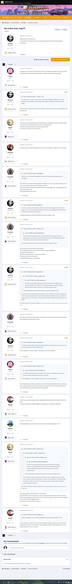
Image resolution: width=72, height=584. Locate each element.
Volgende (10, 64)
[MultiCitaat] (20, 87)
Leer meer (2, 2)
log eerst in (42, 543)
